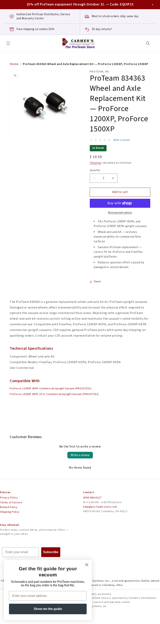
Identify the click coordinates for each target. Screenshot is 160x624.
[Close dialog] (86, 564)
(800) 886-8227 (92, 498)
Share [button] (97, 281)
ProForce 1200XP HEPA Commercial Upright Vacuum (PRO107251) (51, 388)
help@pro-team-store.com (100, 507)
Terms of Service (11, 503)
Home (14, 64)
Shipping (95, 163)
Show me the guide (48, 609)
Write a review (80, 455)
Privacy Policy (9, 498)
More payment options (120, 212)
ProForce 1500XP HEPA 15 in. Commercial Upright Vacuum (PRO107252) (54, 394)
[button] (8, 43)
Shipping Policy (10, 512)
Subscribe (50, 552)
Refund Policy (9, 507)
